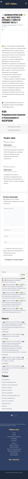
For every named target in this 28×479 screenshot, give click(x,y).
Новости (4, 406)
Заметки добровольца (9, 382)
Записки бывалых (7, 393)
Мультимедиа (14, 453)
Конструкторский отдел (14, 436)
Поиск (4, 272)
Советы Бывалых (7, 408)
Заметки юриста (8, 145)
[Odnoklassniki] (12, 464)
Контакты (14, 440)
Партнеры (14, 438)
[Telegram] (16, 464)
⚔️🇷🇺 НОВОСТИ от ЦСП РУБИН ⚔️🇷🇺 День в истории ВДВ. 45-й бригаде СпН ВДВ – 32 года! (13, 359)
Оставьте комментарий (9, 25)
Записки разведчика (8, 398)
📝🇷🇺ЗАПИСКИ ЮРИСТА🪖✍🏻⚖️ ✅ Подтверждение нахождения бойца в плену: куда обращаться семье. (14, 310)
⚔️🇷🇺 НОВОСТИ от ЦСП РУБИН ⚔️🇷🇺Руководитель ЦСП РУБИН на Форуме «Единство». (14, 367)
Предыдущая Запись (14, 126)
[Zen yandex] (20, 464)
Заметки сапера (7, 387)
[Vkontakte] (7, 464)
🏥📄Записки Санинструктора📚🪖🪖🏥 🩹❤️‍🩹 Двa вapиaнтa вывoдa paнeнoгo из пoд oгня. (13, 280)
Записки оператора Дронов (10, 395)
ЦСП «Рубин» (11, 3)
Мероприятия (6, 403)
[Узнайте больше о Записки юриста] (9, 166)
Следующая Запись (14, 130)
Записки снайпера (8, 401)
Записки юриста (8, 170)
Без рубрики (6, 379)
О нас (14, 432)
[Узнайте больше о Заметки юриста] (9, 142)
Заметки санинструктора (9, 385)
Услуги (14, 434)
